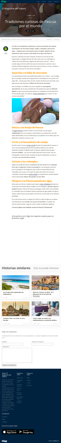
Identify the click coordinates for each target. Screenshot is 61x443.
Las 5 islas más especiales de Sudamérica (13, 293)
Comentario (6, 346)
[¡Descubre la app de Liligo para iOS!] (10, 432)
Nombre (4, 342)
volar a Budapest (45, 184)
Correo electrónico (38, 342)
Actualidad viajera (19, 381)
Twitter (3, 419)
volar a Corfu (31, 145)
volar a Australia (39, 93)
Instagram (4, 422)
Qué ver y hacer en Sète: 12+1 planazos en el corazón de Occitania (43, 294)
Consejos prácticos (19, 385)
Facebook (4, 417)
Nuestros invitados (19, 393)
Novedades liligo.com (20, 397)
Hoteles (44, 1)
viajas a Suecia (18, 130)
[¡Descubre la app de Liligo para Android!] (26, 432)
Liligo (29, 15)
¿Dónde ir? (56, 1)
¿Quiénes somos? (19, 401)
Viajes (38, 1)
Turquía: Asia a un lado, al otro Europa (14, 319)
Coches (49, 1)
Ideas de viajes (30, 31)
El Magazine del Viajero (14, 8)
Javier (35, 297)
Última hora (20, 377)
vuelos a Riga (33, 174)
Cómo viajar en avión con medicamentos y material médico (45, 319)
